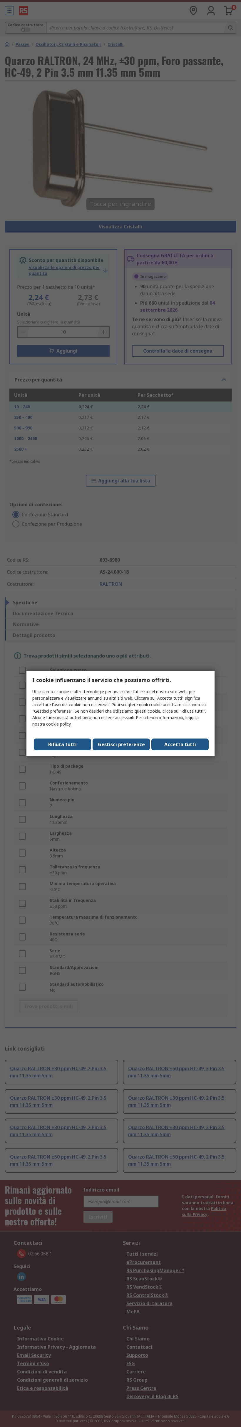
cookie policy (58, 724)
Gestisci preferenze (121, 744)
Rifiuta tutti (62, 744)
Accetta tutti (180, 744)
